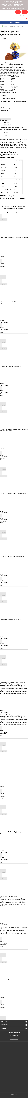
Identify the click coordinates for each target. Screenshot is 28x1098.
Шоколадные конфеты (9, 98)
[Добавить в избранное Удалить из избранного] (13, 124)
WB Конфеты (20, 26)
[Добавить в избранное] (1, 215)
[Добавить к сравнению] (1, 217)
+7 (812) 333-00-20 (4, 122)
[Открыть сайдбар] (1, 11)
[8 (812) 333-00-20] (2, 19)
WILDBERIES (12, 26)
